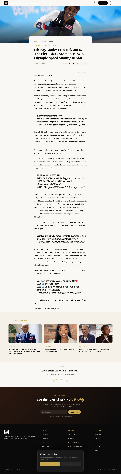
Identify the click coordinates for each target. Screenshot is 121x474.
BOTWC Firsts (42, 41)
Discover (15, 3)
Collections (35, 3)
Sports (43, 63)
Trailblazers (25, 3)
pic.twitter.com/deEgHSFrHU (65, 238)
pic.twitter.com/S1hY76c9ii (48, 184)
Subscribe (103, 3)
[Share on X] (69, 63)
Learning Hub (45, 446)
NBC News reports (69, 90)
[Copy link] (85, 63)
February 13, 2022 (77, 124)
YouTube (97, 446)
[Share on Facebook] (73, 63)
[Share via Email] (81, 63)
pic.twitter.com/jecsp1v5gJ (48, 289)
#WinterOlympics (48, 121)
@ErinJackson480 (55, 115)
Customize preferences (60, 469)
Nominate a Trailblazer (74, 442)
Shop (113, 3)
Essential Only (71, 464)
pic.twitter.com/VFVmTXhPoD (70, 121)
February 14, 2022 (76, 241)
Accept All (50, 464)
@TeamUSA (51, 181)
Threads (97, 438)
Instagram (98, 434)
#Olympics (74, 286)
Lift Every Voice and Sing (75, 446)
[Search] (94, 2)
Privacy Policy (44, 459)
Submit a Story (60, 379)
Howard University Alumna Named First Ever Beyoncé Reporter (60, 350)
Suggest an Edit (83, 72)
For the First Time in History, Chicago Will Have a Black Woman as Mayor (94, 350)
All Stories (44, 442)
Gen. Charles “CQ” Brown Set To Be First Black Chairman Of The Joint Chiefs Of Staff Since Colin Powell (24, 351)
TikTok (96, 442)
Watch (44, 3)
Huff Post (68, 150)
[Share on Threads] (77, 63)
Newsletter (71, 438)
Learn (50, 3)
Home (35, 41)
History (37, 63)
